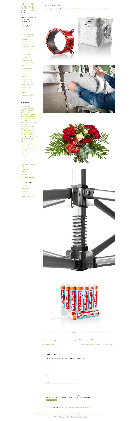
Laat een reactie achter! (49, 344)
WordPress (80, 416)
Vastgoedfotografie (27, 95)
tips (36, 149)
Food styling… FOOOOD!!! (29, 49)
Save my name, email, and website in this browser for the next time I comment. (68, 397)
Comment (49, 361)
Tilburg (33, 149)
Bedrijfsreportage (27, 60)
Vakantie (24, 92)
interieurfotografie (27, 126)
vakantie (26, 151)
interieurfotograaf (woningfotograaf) (49, 413)
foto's (26, 118)
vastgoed (23, 153)
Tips (23, 90)
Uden (22, 151)
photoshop (32, 134)
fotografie (25, 120)
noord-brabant (27, 132)
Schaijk (22, 147)
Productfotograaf (35, 413)
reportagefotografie (28, 145)
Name (48, 376)
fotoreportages (26, 122)
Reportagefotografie (27, 84)
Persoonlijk (25, 76)
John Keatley (25, 172)
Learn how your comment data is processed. (77, 407)
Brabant (32, 114)
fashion (22, 118)
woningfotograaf (26, 155)
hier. (29, 27)
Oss (34, 132)
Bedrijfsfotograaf (26, 186)
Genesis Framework (72, 416)
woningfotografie (26, 157)
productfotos (25, 141)
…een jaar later (26, 39)
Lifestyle (27, 128)
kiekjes (22, 128)
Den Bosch (28, 116)
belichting (24, 114)
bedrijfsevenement (26, 106)
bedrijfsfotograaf (27, 108)
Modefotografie (26, 71)
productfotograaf (29, 136)
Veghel (27, 153)
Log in (85, 416)
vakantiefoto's (31, 151)
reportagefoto (24, 143)
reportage (32, 141)
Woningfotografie (27, 98)
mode (31, 128)
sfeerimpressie (26, 149)
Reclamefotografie (27, 82)
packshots (25, 134)
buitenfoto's (23, 116)
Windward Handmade (76, 8)
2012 (22, 106)
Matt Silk (24, 174)
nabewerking (25, 130)
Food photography (27, 63)
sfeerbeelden (30, 147)
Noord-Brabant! (92, 340)
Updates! (24, 42)
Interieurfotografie (27, 65)
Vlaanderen (82, 340)
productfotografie (29, 139)
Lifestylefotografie (27, 68)
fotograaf (31, 118)
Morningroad (62, 416)
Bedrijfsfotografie (91, 344)
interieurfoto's (25, 124)
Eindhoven (33, 116)
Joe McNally (25, 169)
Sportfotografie (26, 87)
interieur (35, 122)
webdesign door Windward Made (91, 415)
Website (48, 389)
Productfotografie (101, 344)
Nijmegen (31, 130)
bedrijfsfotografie (28, 110)
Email (48, 382)
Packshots (25, 74)
